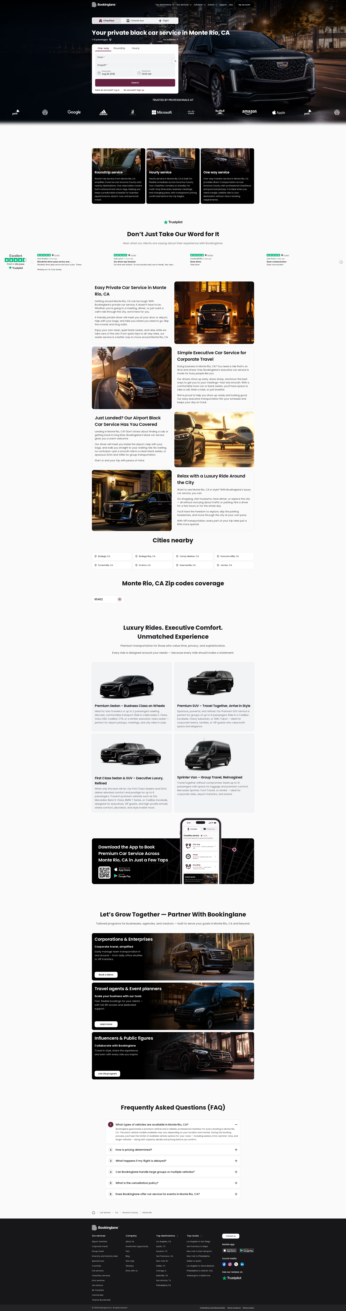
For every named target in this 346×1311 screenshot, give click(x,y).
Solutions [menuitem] (198, 4)
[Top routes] (201, 1235)
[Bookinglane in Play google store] (246, 1250)
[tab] (106, 20)
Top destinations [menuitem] (163, 4)
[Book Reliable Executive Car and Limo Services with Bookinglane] (104, 4)
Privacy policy (248, 1308)
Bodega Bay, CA (147, 556)
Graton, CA (145, 565)
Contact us (231, 1236)
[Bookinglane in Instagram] (230, 1264)
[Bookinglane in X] (236, 1264)
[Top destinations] (177, 1235)
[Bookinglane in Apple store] (229, 1250)
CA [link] (116, 1212)
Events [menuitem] (211, 4)
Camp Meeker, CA (189, 556)
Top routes (193, 1235)
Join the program (107, 1073)
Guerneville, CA (188, 565)
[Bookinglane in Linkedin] (242, 1264)
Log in (116, 90)
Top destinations (165, 1235)
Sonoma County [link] (130, 1212)
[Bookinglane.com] (173, 222)
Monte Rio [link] (147, 1212)
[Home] (93, 1212)
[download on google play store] (122, 876)
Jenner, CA (226, 565)
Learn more (106, 1024)
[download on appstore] (122, 869)
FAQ (231, 4)
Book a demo (106, 974)
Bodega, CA (104, 556)
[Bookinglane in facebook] (224, 1264)
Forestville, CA (105, 565)
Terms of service (234, 1308)
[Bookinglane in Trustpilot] (231, 1278)
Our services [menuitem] (183, 4)
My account (244, 4)
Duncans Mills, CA (229, 556)
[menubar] (165, 4)
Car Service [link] (105, 1212)
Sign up (140, 90)
